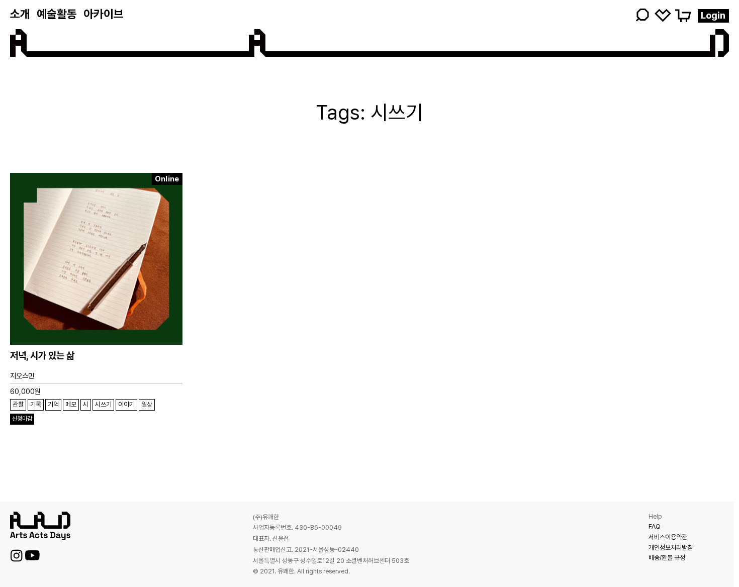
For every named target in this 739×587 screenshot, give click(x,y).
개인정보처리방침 (671, 547)
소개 (20, 14)
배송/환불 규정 (667, 557)
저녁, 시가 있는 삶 (42, 355)
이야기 (126, 404)
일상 (146, 404)
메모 (70, 404)
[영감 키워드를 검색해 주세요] (571, 15)
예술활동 (57, 14)
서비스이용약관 (668, 537)
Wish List (663, 15)
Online (167, 178)
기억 (53, 404)
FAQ (655, 526)
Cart (682, 15)
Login (713, 15)
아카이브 (103, 14)
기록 (35, 404)
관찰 (18, 404)
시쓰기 (103, 404)
